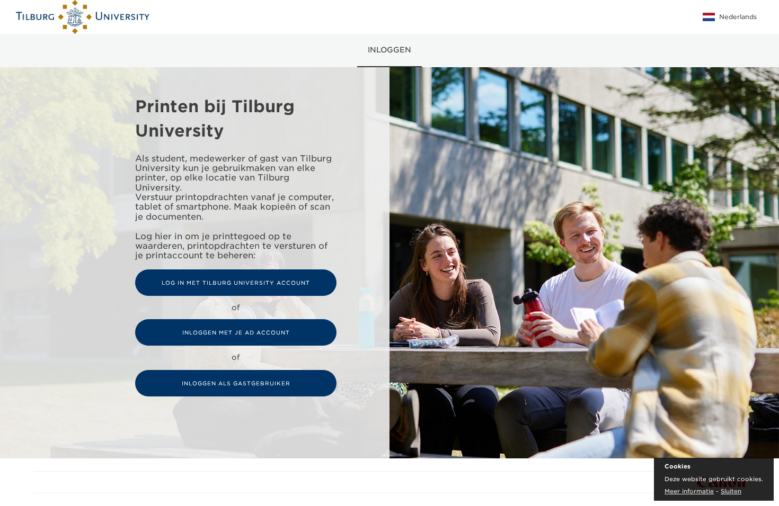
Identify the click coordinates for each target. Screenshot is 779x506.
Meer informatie (689, 491)
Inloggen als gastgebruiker (236, 383)
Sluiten (731, 491)
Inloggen (389, 50)
